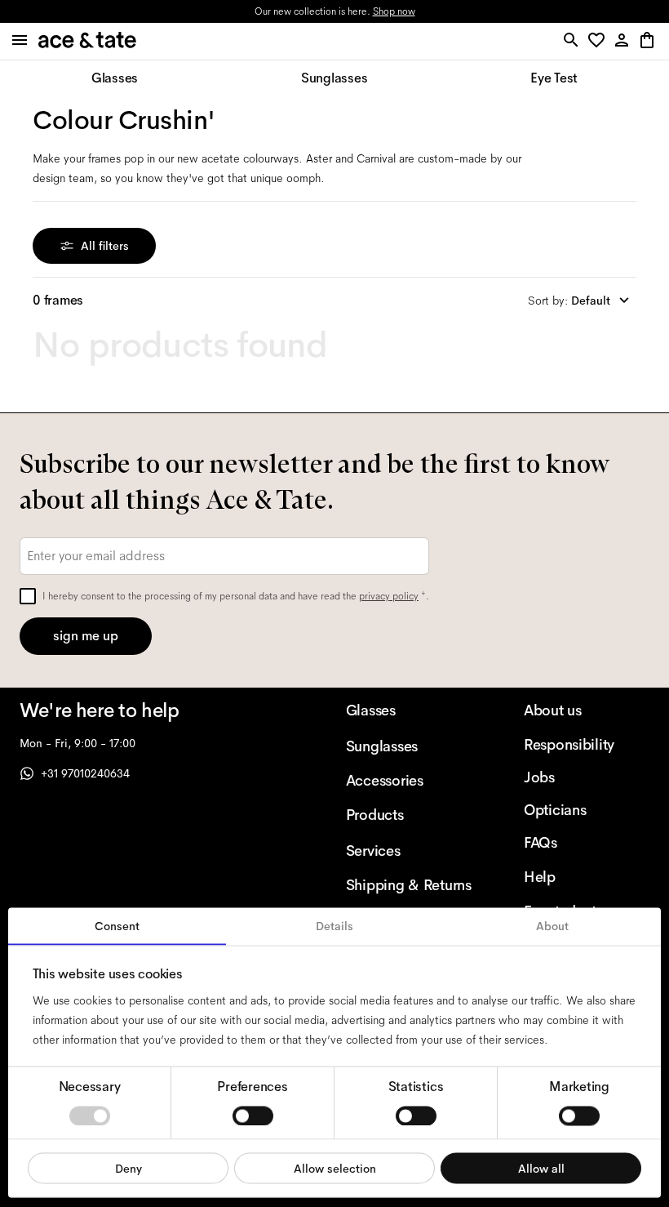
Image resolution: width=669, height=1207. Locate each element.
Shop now (394, 11)
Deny (128, 1167)
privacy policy (389, 596)
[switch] (253, 1115)
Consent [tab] (117, 926)
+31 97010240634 (85, 773)
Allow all (541, 1167)
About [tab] (552, 926)
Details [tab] (334, 926)
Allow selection (335, 1167)
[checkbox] (28, 596)
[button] (599, 41)
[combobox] (582, 300)
